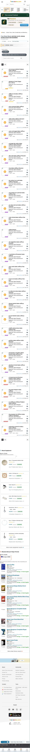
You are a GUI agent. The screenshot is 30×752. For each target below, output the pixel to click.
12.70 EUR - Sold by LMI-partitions (14, 603)
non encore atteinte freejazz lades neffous (16, 70)
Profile (27, 750)
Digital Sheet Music (8, 691)
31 (5, 64)
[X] (16, 709)
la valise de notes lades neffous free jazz (17, 292)
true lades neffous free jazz (16, 168)
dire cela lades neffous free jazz (17, 156)
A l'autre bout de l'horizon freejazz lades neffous (15, 379)
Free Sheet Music (8, 687)
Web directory (19, 699)
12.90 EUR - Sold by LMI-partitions (14, 645)
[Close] (27, 15)
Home (3, 750)
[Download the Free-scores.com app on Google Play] (15, 715)
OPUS (21, 750)
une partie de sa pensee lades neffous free (17, 194)
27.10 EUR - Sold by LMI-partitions (14, 569)
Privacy (3, 678)
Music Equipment (7, 693)
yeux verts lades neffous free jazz (16, 268)
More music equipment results (15, 547)
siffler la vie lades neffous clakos (15, 95)
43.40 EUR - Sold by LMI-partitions (15, 613)
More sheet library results (15, 651)
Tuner (17, 697)
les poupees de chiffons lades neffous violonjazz (17, 415)
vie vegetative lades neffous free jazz (16, 243)
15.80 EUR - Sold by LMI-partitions (14, 590)
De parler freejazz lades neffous (15, 391)
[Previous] (12, 745)
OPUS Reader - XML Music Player (21, 688)
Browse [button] (9, 750)
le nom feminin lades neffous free (16, 317)
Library (15, 750)
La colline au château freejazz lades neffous (17, 403)
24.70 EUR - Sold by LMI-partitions (14, 580)
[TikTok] (20, 709)
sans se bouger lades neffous (17, 132)
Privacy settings (5, 680)
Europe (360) (6, 557)
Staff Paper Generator (20, 695)
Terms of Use (5, 676)
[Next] (19, 745)
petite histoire (15, 230)
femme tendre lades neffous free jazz (16, 305)
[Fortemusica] (10, 723)
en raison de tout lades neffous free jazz (17, 206)
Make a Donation (19, 678)
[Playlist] (22, 744)
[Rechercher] (24, 4)
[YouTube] (13, 709)
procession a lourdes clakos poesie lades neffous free (16, 354)
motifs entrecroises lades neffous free (15, 329)
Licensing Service (19, 674)
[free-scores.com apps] (2, 10)
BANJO (6, 51)
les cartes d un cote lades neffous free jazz (15, 182)
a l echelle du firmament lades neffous (17, 255)
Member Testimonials (6, 674)
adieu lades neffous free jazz (16, 119)
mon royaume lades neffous (16, 107)
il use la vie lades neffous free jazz (17, 280)
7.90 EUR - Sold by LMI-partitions (14, 623)
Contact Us (4, 672)
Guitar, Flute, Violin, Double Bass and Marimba (15, 54)
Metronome (18, 690)
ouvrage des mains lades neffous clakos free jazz (15, 145)
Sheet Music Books (8, 689)
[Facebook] (9, 709)
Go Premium (24, 25)
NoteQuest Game (19, 692)
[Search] (21, 58)
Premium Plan (18, 676)
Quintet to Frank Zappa (15, 82)
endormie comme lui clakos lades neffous (16, 428)
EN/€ (28, 5)
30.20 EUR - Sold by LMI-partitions (14, 634)
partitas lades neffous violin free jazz (16, 342)
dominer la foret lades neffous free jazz (17, 366)
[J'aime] (9, 744)
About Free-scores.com (7, 670)
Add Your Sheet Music (20, 672)
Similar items (9, 572)
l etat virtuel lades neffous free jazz (17, 219)
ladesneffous (20, 77)
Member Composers (20, 670)
